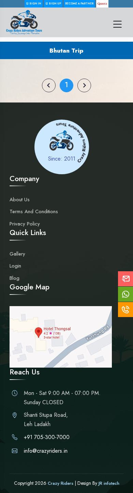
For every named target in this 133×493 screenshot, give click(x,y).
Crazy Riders (61, 483)
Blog (14, 278)
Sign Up (54, 3)
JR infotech (109, 483)
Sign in (35, 3)
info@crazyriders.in (46, 451)
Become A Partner (79, 3)
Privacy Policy (25, 224)
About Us (20, 199)
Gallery (17, 254)
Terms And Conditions (34, 211)
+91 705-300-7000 (47, 437)
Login (15, 266)
